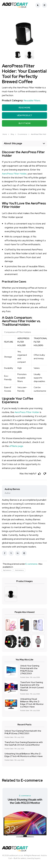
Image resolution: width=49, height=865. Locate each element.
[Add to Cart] (16, 5)
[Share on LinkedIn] (17, 553)
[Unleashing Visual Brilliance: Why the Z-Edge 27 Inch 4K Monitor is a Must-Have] (11, 704)
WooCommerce (19, 570)
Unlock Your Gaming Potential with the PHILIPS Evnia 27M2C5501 (29, 669)
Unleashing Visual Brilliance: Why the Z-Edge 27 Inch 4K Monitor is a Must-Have (32, 703)
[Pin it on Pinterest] (24, 553)
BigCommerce (7, 570)
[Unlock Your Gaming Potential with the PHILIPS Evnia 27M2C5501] (11, 670)
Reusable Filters (32, 100)
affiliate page (16, 445)
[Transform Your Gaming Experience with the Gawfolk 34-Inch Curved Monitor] (11, 687)
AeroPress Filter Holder (14, 173)
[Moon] (38, 5)
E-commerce (22, 134)
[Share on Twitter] (11, 553)
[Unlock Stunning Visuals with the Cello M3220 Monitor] (24, 824)
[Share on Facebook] (4, 553)
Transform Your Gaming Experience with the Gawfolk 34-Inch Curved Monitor (32, 686)
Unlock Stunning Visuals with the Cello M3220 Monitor (24, 801)
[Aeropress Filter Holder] (24, 34)
